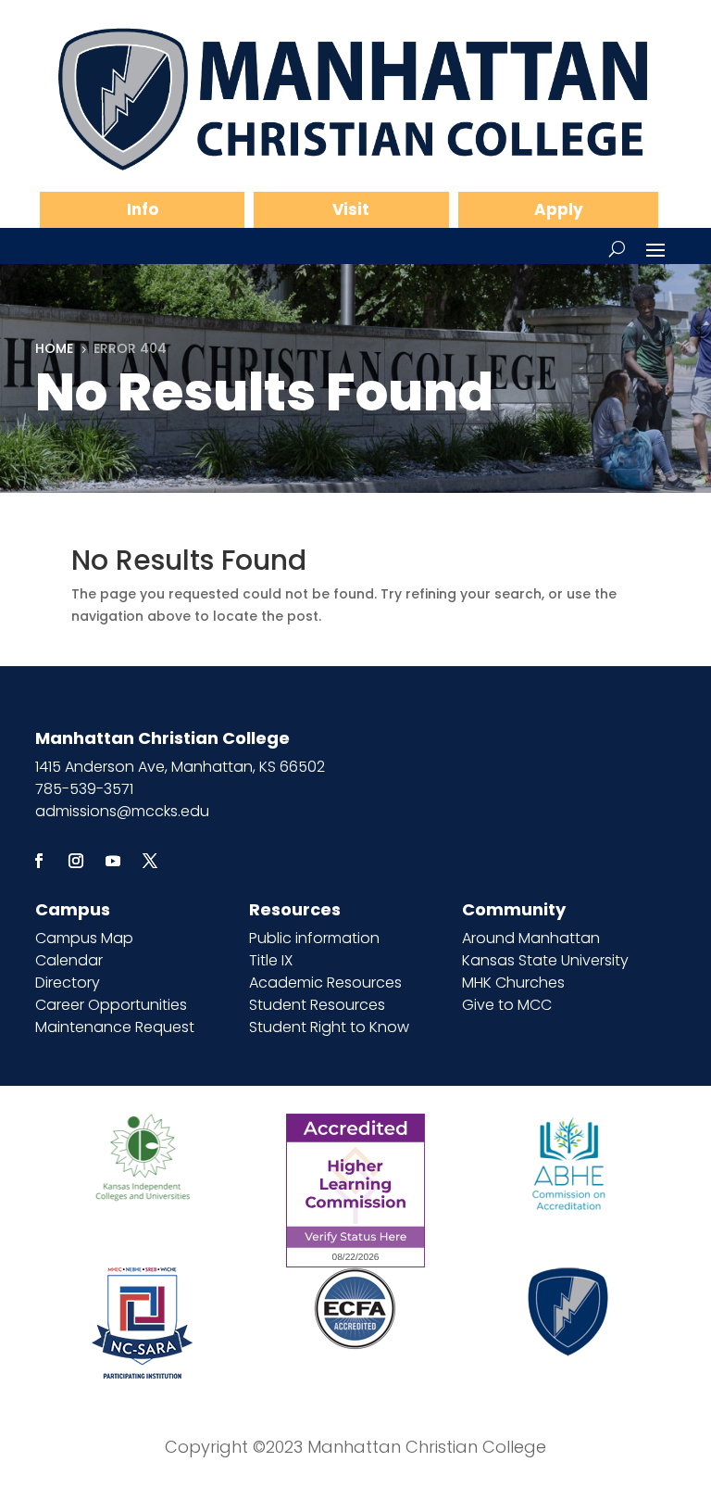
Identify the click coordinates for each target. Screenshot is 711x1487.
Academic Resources (325, 982)
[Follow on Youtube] (113, 861)
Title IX (271, 960)
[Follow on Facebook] (39, 861)
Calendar (69, 960)
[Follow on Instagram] (76, 861)
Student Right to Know (329, 1027)
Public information (314, 938)
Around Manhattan (531, 938)
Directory (67, 982)
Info (142, 209)
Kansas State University (545, 960)
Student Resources (317, 1004)
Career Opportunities (111, 1004)
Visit (350, 209)
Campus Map (84, 938)
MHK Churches (513, 982)
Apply (558, 209)
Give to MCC (507, 1004)
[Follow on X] (150, 861)
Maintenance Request (114, 1027)
